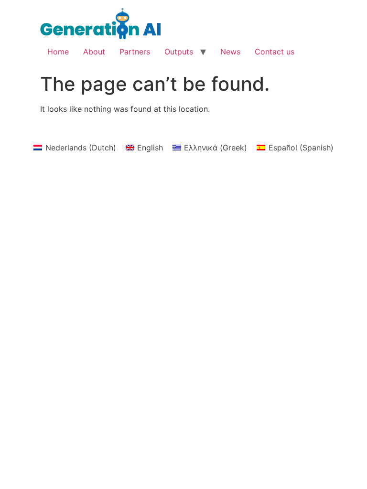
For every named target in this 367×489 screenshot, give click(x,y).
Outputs (178, 51)
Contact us (274, 51)
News (230, 51)
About (94, 51)
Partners (134, 51)
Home (58, 51)
